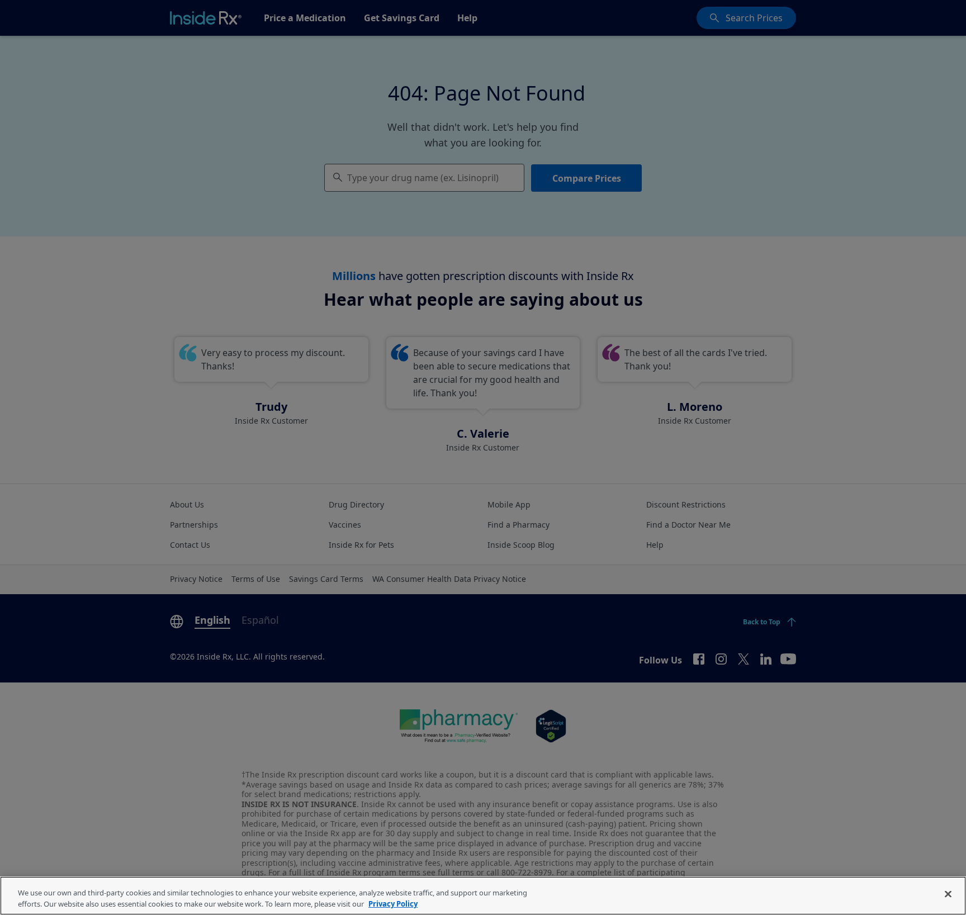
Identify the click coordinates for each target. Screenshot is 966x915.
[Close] (948, 894)
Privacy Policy (393, 903)
